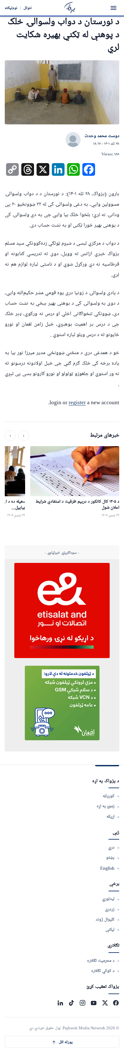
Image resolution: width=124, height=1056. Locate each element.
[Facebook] (116, 1003)
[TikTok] (71, 1003)
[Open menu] (113, 8)
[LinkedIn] (60, 1003)
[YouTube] (93, 1003)
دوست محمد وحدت (102, 136)
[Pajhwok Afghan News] (70, 8)
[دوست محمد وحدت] (73, 140)
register (77, 402)
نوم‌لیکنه (11, 8)
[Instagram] (82, 1003)
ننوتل (28, 8)
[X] (104, 1003)
